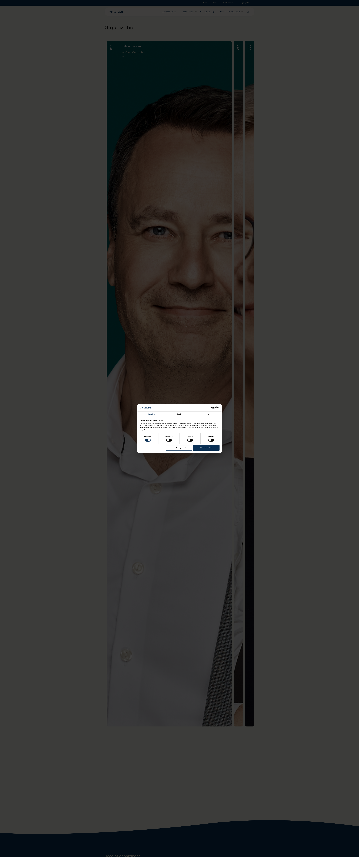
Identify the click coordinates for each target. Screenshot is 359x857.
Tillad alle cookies (206, 448)
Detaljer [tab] (179, 414)
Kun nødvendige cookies (179, 448)
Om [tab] (207, 414)
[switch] (169, 440)
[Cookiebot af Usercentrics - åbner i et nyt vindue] (211, 407)
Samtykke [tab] (151, 414)
